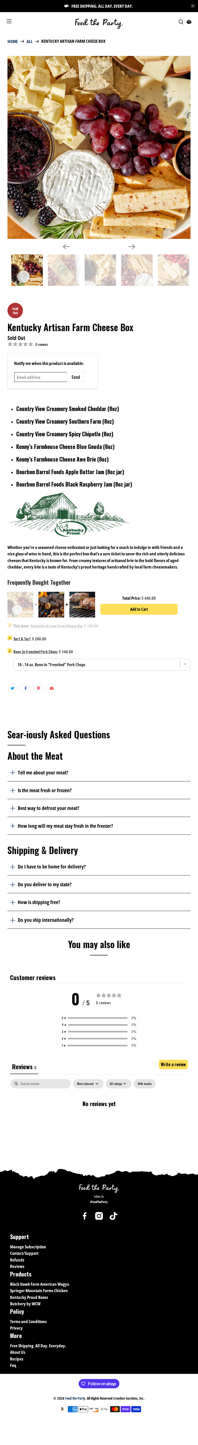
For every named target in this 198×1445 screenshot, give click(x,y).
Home (12, 41)
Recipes (16, 1359)
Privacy (16, 1328)
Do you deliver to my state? (44, 884)
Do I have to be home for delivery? (52, 866)
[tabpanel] (99, 1120)
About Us (17, 1352)
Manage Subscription (28, 1247)
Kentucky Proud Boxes (29, 1297)
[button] (99, 1018)
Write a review (173, 1064)
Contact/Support (24, 1253)
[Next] (132, 246)
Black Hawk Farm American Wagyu (39, 1284)
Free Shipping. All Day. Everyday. (38, 1346)
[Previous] (66, 246)
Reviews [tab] (24, 1066)
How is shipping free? (39, 902)
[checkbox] (145, 1083)
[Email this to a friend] (51, 688)
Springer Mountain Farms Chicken (39, 1290)
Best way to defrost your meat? (48, 808)
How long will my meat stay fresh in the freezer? (65, 825)
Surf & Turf (22, 638)
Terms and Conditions (28, 1321)
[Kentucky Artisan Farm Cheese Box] (99, 147)
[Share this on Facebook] (25, 688)
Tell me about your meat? (43, 772)
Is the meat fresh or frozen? (44, 790)
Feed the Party (75, 1398)
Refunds (17, 1260)
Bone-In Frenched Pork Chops (35, 651)
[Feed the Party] (99, 22)
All (29, 41)
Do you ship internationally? (45, 919)
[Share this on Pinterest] (39, 688)
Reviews (17, 1266)
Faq (13, 1365)
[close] (192, 6)
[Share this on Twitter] (12, 688)
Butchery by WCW (25, 1304)
